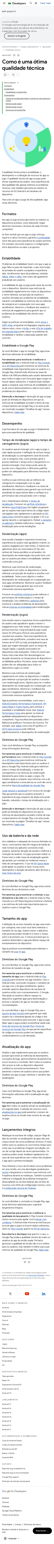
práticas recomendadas (20, 607)
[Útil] (14, 55)
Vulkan (18, 726)
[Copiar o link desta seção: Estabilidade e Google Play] (36, 345)
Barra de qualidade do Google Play (28, 785)
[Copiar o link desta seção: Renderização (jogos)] (30, 615)
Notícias (5, 1324)
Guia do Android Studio (12, 1440)
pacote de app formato (13, 1013)
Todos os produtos (10, 1515)
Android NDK (7, 1457)
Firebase (5, 1506)
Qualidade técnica (13, 50)
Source (5, 1320)
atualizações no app (11, 1112)
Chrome (5, 1502)
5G (3, 1365)
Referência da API (9, 1449)
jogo (16, 952)
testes (5, 1172)
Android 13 (6, 1421)
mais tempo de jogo (11, 873)
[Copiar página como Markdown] (13, 75)
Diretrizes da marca (32, 1524)
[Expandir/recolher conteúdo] (17, 82)
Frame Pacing (22, 707)
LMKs (19, 276)
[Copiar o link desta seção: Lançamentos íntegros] (38, 1130)
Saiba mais (19, 412)
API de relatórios (41, 1229)
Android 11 (6, 1429)
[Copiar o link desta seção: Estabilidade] (23, 258)
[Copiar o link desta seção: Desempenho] (24, 423)
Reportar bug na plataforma (13, 1468)
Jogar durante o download (14, 791)
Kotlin (26, 328)
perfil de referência (36, 504)
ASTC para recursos (11, 729)
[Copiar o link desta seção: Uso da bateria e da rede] (41, 836)
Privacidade (7, 1361)
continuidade (44, 237)
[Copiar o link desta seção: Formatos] (19, 214)
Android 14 (6, 1417)
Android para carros (10, 1389)
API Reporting (13, 366)
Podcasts (6, 1333)
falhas (5, 276)
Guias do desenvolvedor (12, 1445)
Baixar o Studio (8, 1453)
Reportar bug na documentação (15, 1473)
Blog (4, 1328)
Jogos (4, 1344)
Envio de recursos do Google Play (18, 1026)
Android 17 (6, 1404)
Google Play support (10, 1477)
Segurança (6, 1316)
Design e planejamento (30, 47)
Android (5, 1307)
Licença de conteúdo (36, 1275)
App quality (9, 11)
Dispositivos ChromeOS (11, 1384)
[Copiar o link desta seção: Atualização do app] (33, 1047)
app (23, 952)
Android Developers (9, 47)
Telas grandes (8, 1376)
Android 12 (6, 1425)
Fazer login (45, 3)
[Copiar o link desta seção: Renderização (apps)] (29, 534)
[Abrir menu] (4, 3)
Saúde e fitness (8, 1352)
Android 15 (6, 1412)
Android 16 (6, 1408)
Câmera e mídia (8, 1356)
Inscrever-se (43, 1530)
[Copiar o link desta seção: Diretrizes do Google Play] (35, 740)
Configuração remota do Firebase (20, 1188)
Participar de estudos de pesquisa (16, 1481)
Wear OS (6, 1380)
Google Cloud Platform (12, 1511)
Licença (18, 1524)
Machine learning (9, 1348)
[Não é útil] (18, 55)
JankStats (34, 601)
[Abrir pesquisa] (31, 3)
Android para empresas (12, 1312)
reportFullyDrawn (18, 507)
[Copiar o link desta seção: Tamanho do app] (29, 918)
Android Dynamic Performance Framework (22, 703)
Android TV (6, 1393)
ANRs (11, 276)
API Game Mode (41, 863)
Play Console (44, 363)
